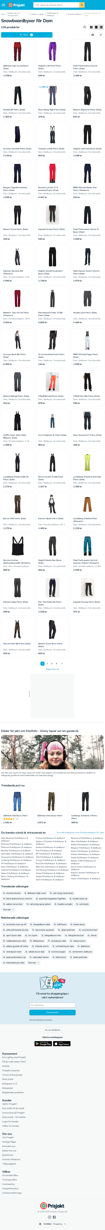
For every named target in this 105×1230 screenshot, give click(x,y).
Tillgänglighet (9, 1163)
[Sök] (82, 5)
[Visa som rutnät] (91, 27)
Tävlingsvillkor (9, 1179)
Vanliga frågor (9, 1141)
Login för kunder (10, 1121)
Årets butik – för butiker (14, 1117)
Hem (3, 14)
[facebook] (54, 1217)
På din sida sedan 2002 (14, 1061)
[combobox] (56, 5)
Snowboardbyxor (75, 14)
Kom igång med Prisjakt (14, 1057)
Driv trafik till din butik (13, 1108)
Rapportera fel (52, 669)
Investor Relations (11, 1159)
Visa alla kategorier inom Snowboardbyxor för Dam (80, 832)
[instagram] (49, 1217)
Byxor (42, 14)
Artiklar (6, 1066)
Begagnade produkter (13, 1092)
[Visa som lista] (96, 27)
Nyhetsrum (7, 1155)
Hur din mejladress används (40, 1020)
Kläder (34, 14)
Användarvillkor (10, 1175)
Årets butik (7, 1079)
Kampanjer (7, 1088)
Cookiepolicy (8, 1184)
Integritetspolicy (10, 1188)
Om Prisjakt (8, 1137)
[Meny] (3, 5)
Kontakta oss (8, 1146)
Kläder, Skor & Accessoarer (13, 14)
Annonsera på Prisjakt (13, 1112)
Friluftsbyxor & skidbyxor (52, 14)
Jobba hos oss (9, 1150)
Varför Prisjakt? (9, 1104)
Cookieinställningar (12, 1192)
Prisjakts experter (11, 1070)
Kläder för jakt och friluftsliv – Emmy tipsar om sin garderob (39, 731)
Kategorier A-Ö (9, 1083)
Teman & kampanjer (12, 1074)
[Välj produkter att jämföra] (93, 35)
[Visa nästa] (62, 664)
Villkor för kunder (10, 1125)
